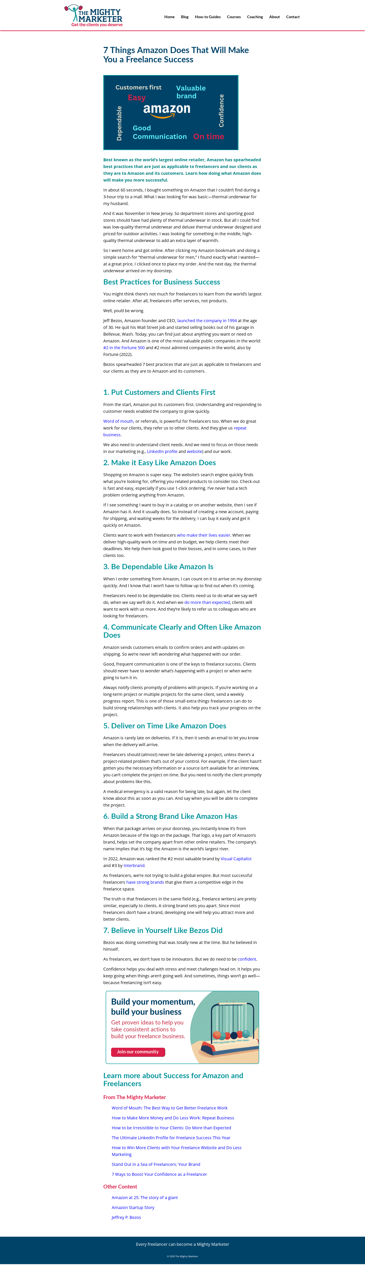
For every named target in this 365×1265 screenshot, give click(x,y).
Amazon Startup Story (133, 1207)
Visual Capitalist (236, 859)
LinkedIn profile (162, 451)
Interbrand (134, 865)
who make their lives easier (203, 535)
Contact (293, 17)
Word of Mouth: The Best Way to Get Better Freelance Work (170, 1108)
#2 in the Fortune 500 (124, 347)
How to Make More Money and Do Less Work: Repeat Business (173, 1118)
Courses (234, 17)
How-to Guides (208, 17)
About (274, 17)
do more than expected (207, 602)
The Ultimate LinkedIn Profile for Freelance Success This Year (171, 1138)
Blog (185, 17)
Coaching (255, 17)
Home (169, 17)
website (194, 451)
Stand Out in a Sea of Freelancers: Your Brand (156, 1164)
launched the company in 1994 (207, 320)
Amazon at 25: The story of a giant (145, 1197)
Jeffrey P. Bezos (126, 1217)
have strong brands (145, 882)
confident (247, 959)
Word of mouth (118, 421)
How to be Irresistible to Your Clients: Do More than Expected (171, 1128)
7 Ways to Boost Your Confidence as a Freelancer (159, 1174)
